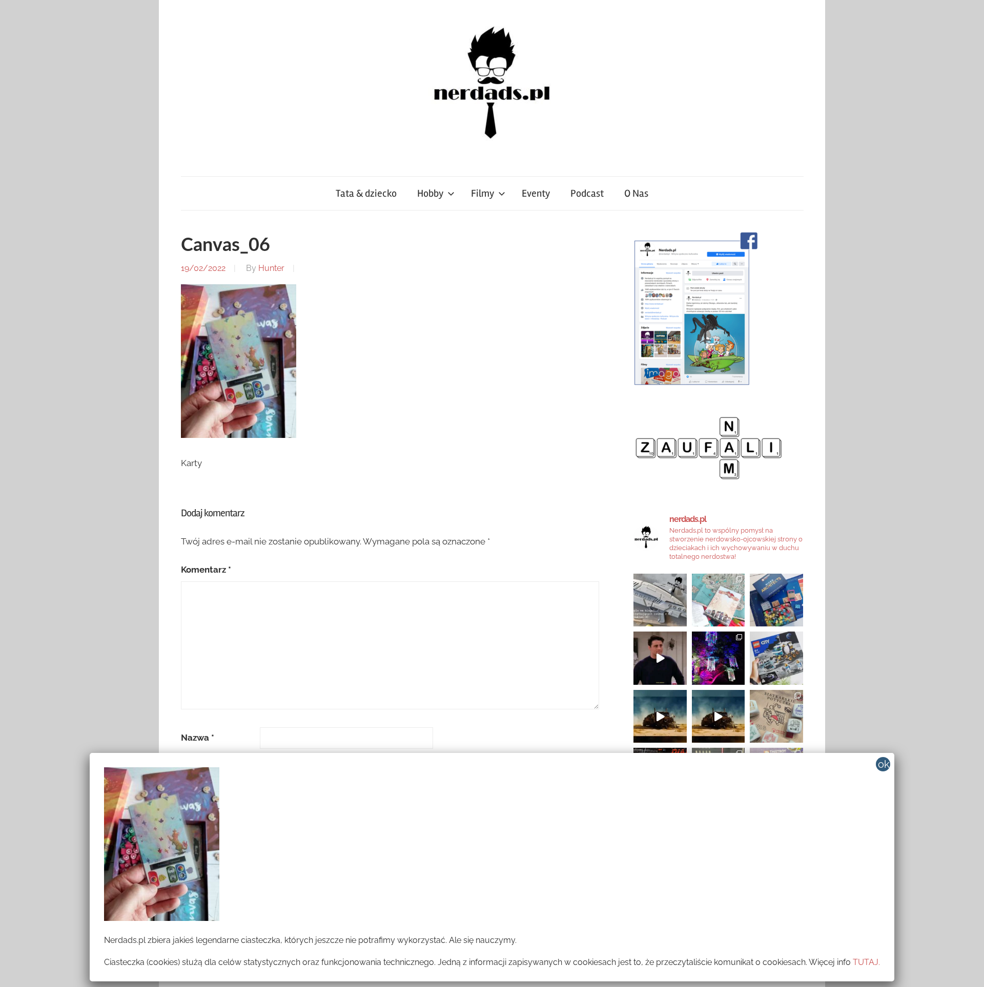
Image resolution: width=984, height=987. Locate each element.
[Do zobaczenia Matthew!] (660, 658)
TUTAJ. (866, 962)
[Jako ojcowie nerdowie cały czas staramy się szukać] (776, 716)
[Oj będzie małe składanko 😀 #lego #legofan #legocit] (776, 658)
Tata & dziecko (366, 193)
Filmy (482, 193)
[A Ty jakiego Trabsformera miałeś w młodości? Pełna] (718, 716)
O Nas (636, 193)
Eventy (536, 193)
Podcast (587, 193)
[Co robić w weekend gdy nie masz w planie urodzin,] (718, 600)
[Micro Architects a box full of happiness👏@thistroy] (776, 600)
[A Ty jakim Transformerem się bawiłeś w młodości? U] (660, 716)
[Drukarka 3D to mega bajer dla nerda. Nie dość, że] (660, 600)
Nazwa (197, 737)
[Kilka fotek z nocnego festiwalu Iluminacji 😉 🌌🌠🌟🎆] (718, 658)
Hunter (271, 268)
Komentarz (206, 569)
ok (884, 764)
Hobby (430, 193)
